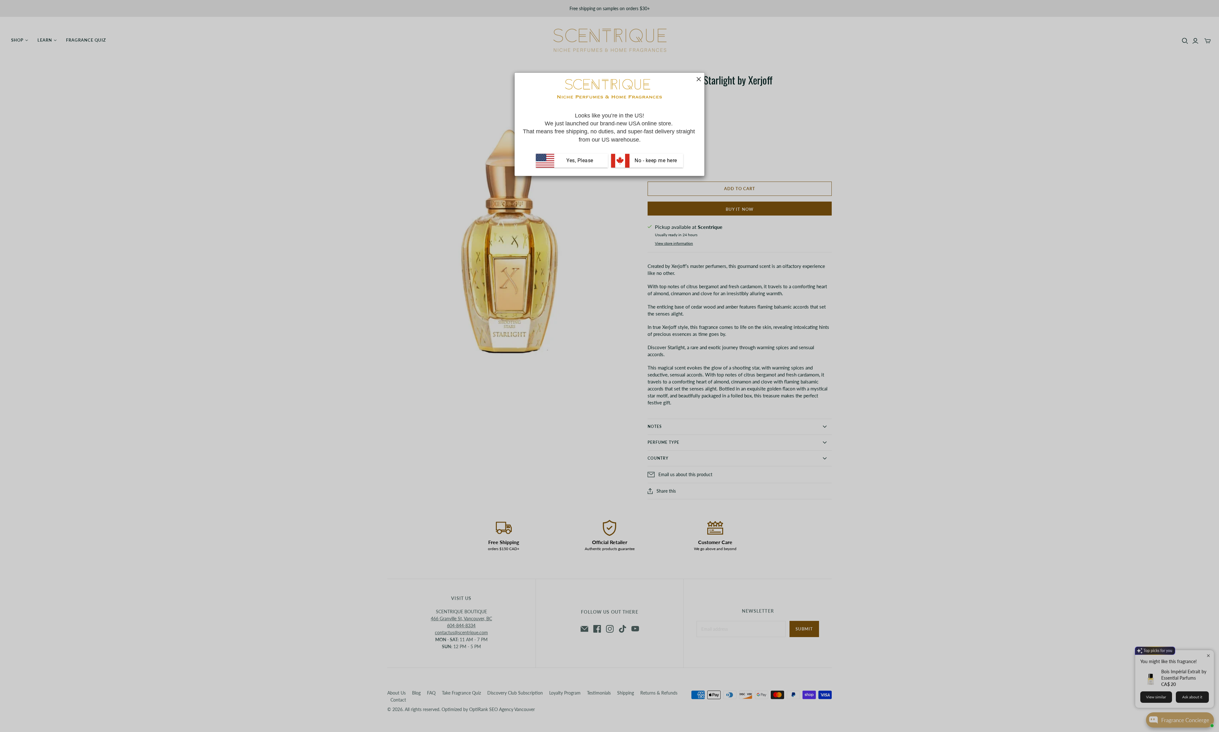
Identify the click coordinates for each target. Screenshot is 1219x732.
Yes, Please (579, 160)
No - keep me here (655, 160)
